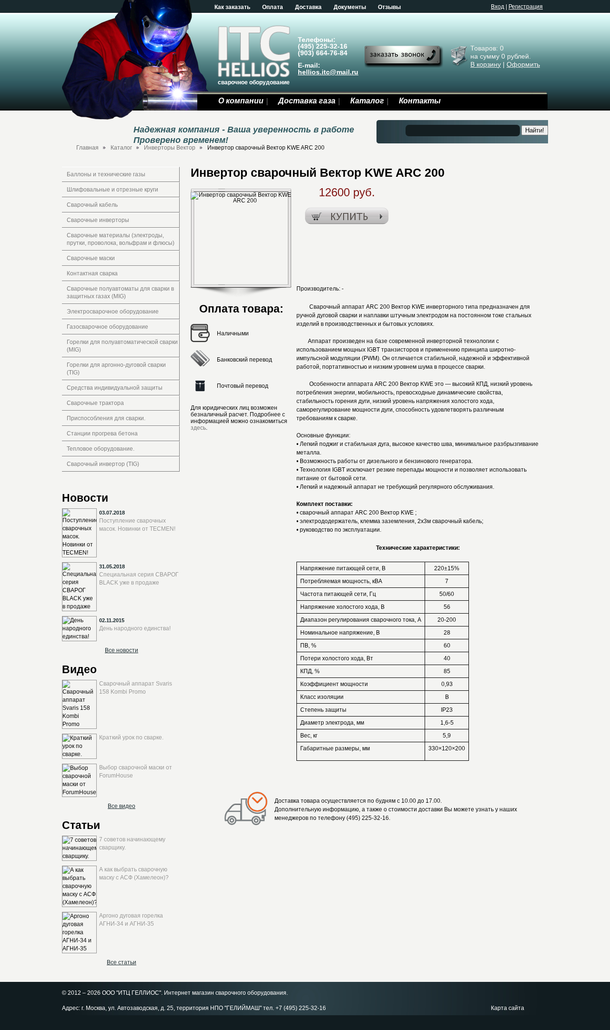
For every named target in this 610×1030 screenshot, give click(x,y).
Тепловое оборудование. (100, 448)
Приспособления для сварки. (106, 418)
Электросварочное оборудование (113, 311)
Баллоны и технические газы (106, 174)
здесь (198, 427)
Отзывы (389, 7)
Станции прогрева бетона (102, 433)
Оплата (272, 7)
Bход (497, 6)
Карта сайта (507, 1008)
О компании (241, 101)
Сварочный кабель (92, 205)
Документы (350, 7)
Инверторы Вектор (169, 147)
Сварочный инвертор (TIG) (103, 464)
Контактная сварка (92, 273)
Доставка (308, 7)
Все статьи (121, 962)
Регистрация (525, 6)
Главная (87, 147)
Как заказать (232, 7)
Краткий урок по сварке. (131, 737)
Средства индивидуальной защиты (115, 387)
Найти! (534, 130)
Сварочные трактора (95, 403)
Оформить (523, 64)
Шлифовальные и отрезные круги (112, 189)
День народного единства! (135, 628)
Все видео (121, 806)
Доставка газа (307, 101)
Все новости (121, 650)
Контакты (420, 101)
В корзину (485, 64)
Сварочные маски (91, 258)
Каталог (367, 101)
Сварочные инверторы (98, 220)
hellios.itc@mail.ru (328, 72)
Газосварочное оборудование (107, 326)
